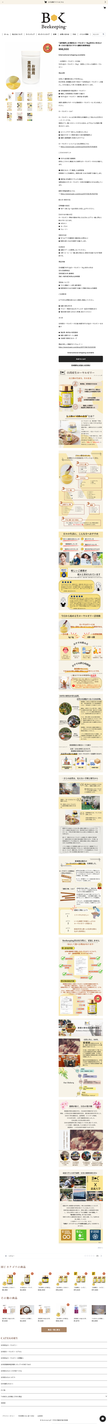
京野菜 (3, 1403)
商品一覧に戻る (54, 1330)
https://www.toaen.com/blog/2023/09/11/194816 (79, 147)
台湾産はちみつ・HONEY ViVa (11, 1371)
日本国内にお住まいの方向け (80, 365)
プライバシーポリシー (9, 1416)
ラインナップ (30, 34)
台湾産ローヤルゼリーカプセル (11, 1352)
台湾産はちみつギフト (8, 1377)
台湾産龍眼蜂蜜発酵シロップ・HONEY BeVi (16, 1364)
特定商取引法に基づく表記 (26, 1416)
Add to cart (81, 359)
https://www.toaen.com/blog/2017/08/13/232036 (77, 347)
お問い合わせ (64, 34)
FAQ (74, 34)
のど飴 (3, 1390)
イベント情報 (84, 34)
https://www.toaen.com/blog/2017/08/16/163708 (79, 194)
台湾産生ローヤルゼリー (9, 1345)
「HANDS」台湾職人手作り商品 (11, 1396)
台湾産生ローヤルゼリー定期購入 (12, 1358)
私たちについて (17, 34)
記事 (54, 34)
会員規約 (40, 1416)
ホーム (6, 34)
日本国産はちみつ (7, 1384)
